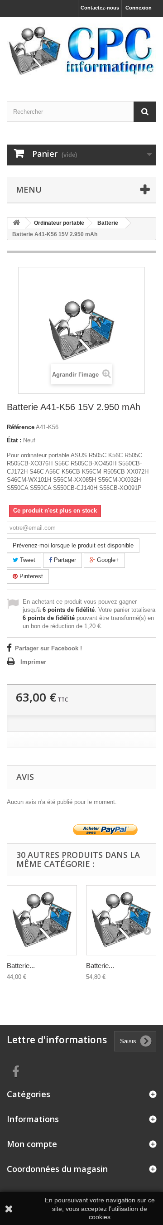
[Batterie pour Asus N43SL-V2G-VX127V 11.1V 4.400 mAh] (121, 920)
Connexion (138, 7)
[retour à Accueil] (16, 223)
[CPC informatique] (81, 51)
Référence (20, 427)
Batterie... (21, 965)
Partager (64, 560)
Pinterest (30, 576)
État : (14, 440)
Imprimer (33, 661)
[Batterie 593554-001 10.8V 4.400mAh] (42, 920)
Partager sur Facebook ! (48, 648)
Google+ (107, 560)
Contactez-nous (100, 7)
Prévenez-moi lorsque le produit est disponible (73, 545)
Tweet (26, 560)
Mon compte (32, 1143)
